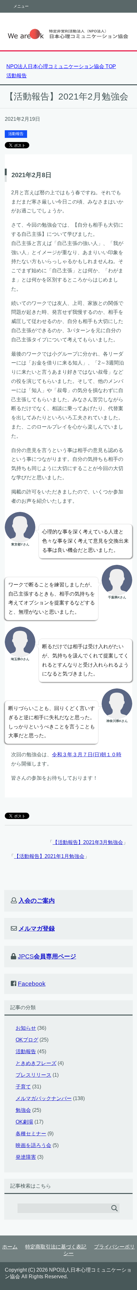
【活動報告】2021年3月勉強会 (88, 842)
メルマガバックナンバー (44, 1098)
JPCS (47, 956)
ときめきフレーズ (36, 1063)
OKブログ (27, 1039)
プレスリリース (33, 1075)
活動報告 (16, 134)
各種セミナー (31, 1133)
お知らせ (26, 1028)
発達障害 (26, 1157)
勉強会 (23, 1110)
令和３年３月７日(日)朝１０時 (86, 754)
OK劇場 (24, 1122)
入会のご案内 (36, 900)
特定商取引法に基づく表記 (55, 1246)
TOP (61, 66)
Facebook (32, 983)
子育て (23, 1086)
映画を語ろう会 (33, 1145)
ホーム (10, 1246)
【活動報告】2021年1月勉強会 (49, 856)
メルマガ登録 (36, 928)
